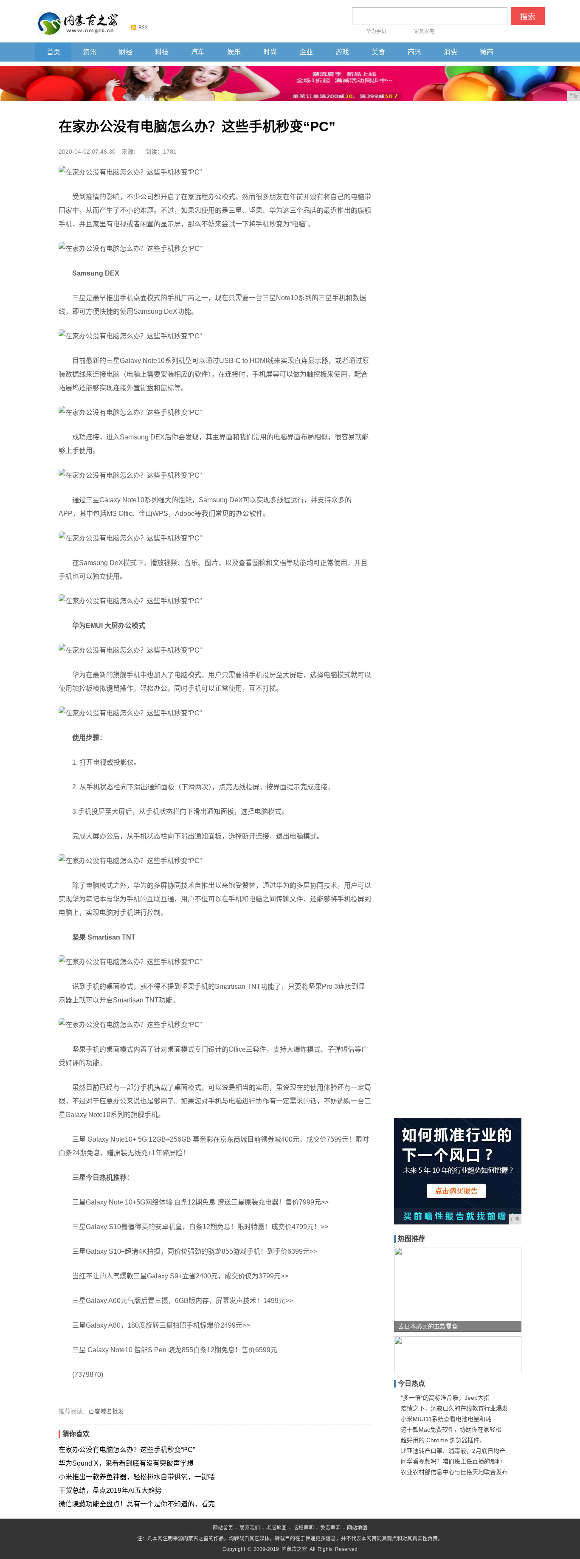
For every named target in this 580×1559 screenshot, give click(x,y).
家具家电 (424, 31)
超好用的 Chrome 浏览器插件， (443, 1440)
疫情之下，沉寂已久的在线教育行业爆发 (454, 1408)
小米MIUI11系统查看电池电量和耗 (446, 1418)
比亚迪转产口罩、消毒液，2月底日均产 (453, 1450)
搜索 (527, 17)
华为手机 (376, 31)
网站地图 (357, 1528)
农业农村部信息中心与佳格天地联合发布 (454, 1472)
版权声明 (303, 1528)
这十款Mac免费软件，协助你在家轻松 (451, 1429)
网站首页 (223, 1528)
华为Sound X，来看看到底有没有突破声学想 (126, 1463)
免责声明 (330, 1528)
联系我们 (249, 1528)
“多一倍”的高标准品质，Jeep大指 (445, 1397)
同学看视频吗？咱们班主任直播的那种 (451, 1461)
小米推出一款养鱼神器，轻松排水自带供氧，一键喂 (137, 1476)
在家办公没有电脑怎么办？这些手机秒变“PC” (127, 1449)
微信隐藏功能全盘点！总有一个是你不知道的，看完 (137, 1504)
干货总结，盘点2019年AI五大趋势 (110, 1490)
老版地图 (276, 1528)
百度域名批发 (106, 1411)
